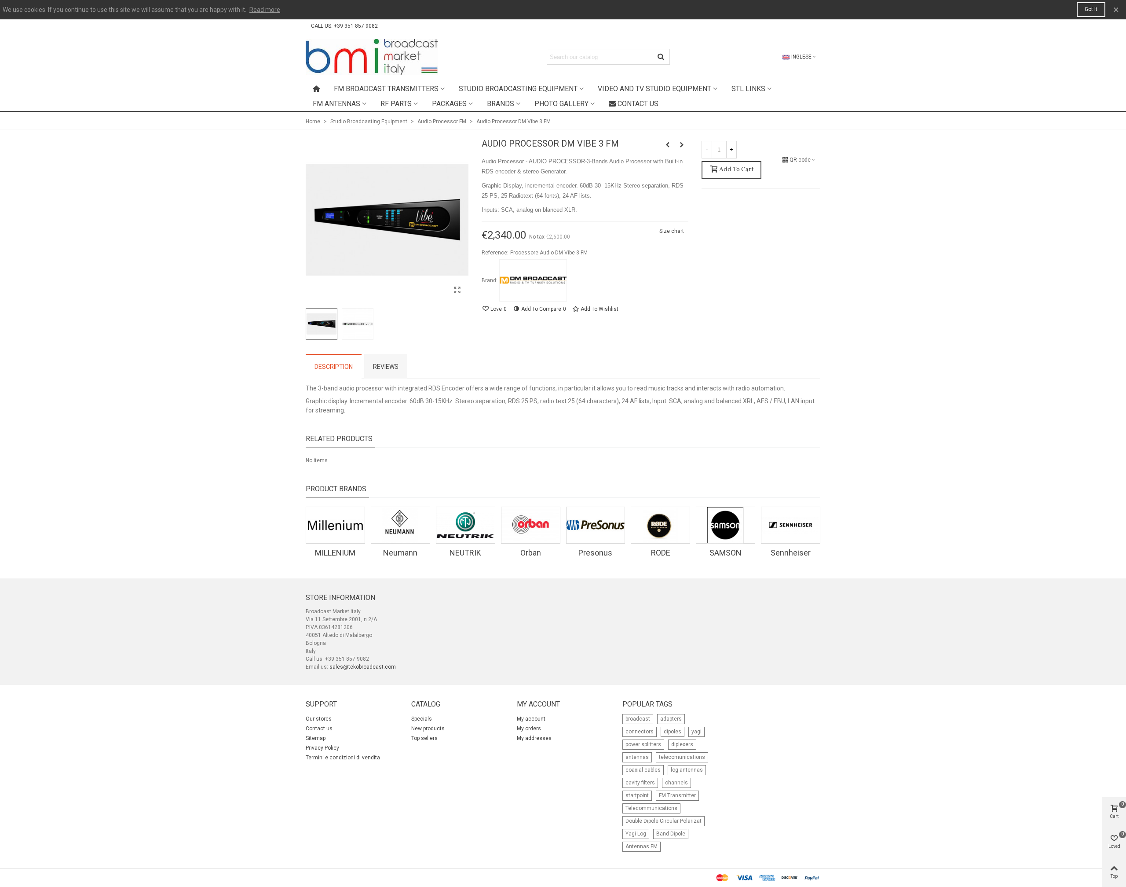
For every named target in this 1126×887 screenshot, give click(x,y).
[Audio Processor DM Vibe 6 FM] (681, 144)
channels (676, 783)
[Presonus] (595, 525)
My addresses (534, 738)
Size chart (671, 231)
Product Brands (336, 489)
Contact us (638, 103)
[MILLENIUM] (335, 525)
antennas (637, 757)
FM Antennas (336, 103)
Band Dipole (670, 834)
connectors (639, 732)
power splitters (643, 744)
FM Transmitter (677, 795)
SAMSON (725, 552)
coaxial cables (643, 770)
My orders (529, 728)
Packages (449, 103)
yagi (696, 732)
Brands (500, 103)
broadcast (637, 719)
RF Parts (396, 103)
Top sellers (424, 738)
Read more (264, 9)
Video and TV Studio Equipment (654, 89)
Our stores (319, 719)
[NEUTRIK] (465, 525)
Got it (1091, 9)
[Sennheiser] (790, 525)
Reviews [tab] (385, 366)
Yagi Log (635, 834)
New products (428, 728)
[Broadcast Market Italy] (372, 57)
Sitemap (315, 738)
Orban (530, 552)
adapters (671, 719)
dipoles (672, 732)
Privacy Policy (322, 748)
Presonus (595, 552)
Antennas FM (641, 846)
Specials (421, 719)
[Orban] (530, 525)
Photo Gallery (561, 103)
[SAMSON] (725, 525)
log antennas (687, 770)
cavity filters (640, 783)
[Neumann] (400, 525)
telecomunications (682, 757)
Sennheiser (791, 552)
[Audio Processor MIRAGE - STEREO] (667, 144)
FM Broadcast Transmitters (386, 89)
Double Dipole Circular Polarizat (663, 821)
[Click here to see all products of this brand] (533, 280)
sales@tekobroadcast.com (362, 667)
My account (531, 719)
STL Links (748, 89)
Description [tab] (333, 366)
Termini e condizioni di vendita (343, 758)
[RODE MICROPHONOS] (660, 525)
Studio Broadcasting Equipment (518, 89)
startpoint (637, 795)
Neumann (400, 552)
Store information (340, 597)
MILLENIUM (335, 552)
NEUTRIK (465, 552)
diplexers (682, 744)
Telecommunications (651, 808)
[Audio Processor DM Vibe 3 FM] (457, 290)
